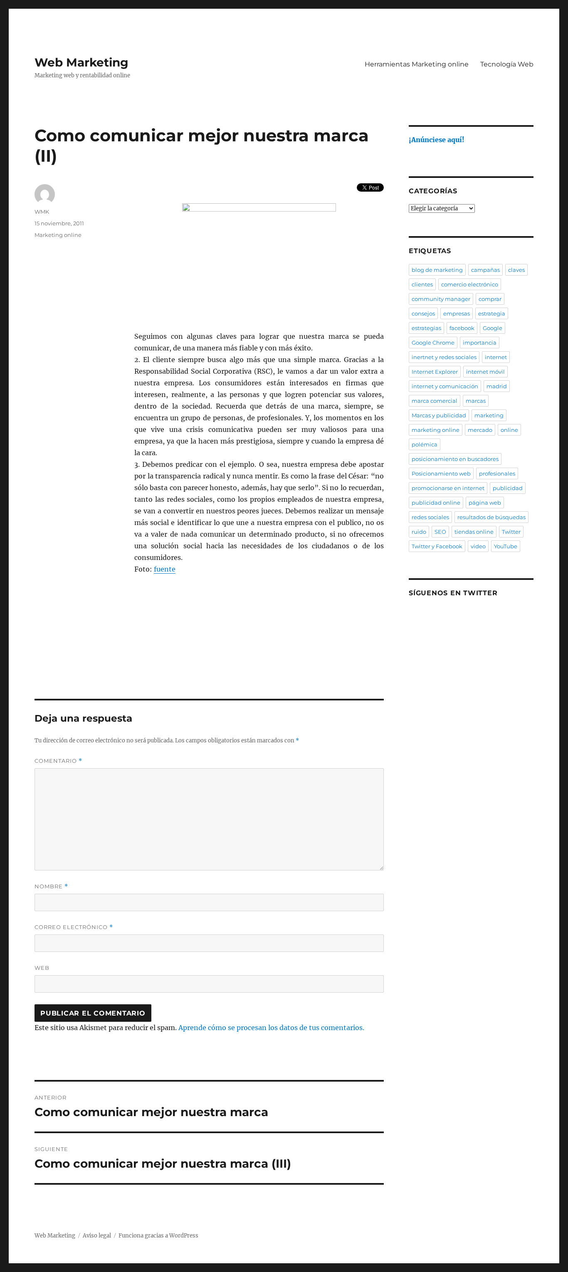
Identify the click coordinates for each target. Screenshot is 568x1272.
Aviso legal (97, 1235)
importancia (479, 342)
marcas (476, 400)
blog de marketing (437, 269)
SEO (440, 531)
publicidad (508, 488)
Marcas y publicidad (439, 415)
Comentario (58, 760)
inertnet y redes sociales (444, 357)
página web (485, 502)
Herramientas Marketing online (417, 64)
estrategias (426, 328)
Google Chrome (433, 342)
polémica (424, 444)
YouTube (505, 546)
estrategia (491, 313)
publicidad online (436, 502)
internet (496, 357)
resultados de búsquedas (491, 517)
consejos (423, 313)
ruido (419, 531)
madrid (497, 386)
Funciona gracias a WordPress (158, 1235)
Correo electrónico (74, 927)
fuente (164, 569)
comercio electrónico (469, 284)
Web (42, 967)
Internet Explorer (435, 371)
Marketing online (58, 235)
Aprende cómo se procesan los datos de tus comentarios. (271, 1027)
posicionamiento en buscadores (455, 459)
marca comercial (434, 400)
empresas (456, 313)
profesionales (497, 473)
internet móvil (485, 371)
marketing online (435, 429)
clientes (422, 284)
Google (492, 328)
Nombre (51, 886)
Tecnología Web (506, 64)
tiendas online (474, 531)
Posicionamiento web (441, 473)
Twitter (511, 531)
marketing (489, 415)
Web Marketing (81, 62)
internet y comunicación (445, 386)
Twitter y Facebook (437, 546)
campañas (485, 269)
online (509, 429)
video (478, 546)
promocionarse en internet (448, 488)
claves (516, 269)
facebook (461, 328)
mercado (480, 429)
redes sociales (430, 517)
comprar (490, 299)
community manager (441, 299)
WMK (42, 211)
